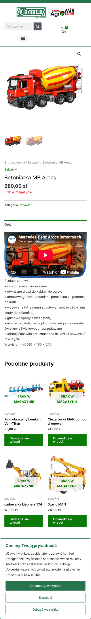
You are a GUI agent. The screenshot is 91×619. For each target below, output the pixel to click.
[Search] (38, 26)
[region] (45, 578)
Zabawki (34, 162)
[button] (23, 38)
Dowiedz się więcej (19, 440)
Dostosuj (45, 597)
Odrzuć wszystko (45, 609)
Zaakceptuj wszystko (45, 585)
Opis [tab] (7, 225)
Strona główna (14, 162)
